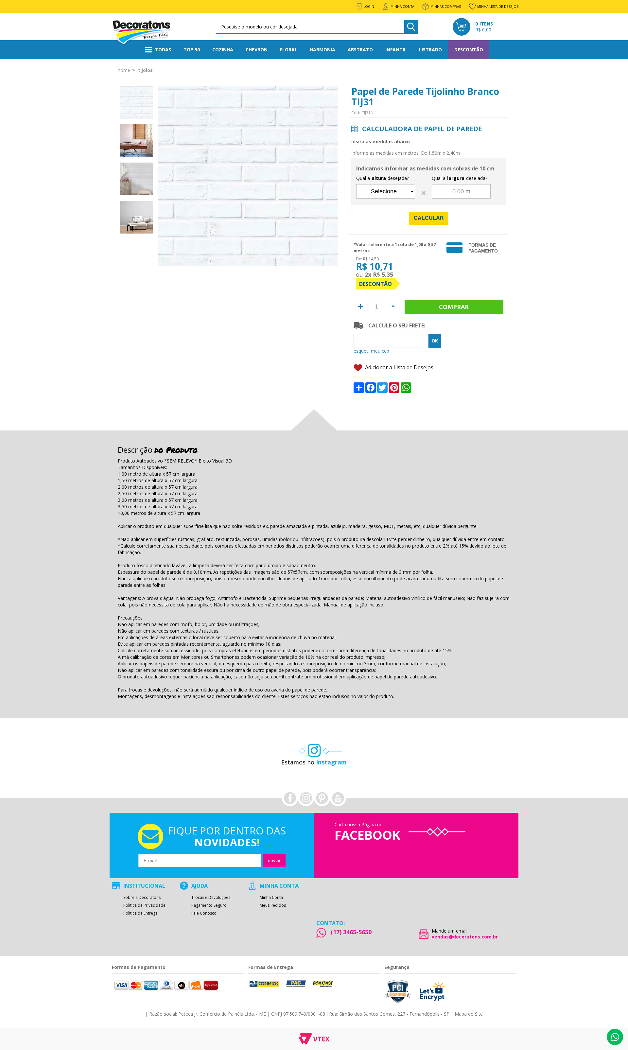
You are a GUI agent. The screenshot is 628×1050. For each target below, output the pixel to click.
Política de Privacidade (144, 905)
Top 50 (191, 49)
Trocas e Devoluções (210, 897)
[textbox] (316, 27)
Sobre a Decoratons (142, 897)
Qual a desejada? (382, 178)
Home (124, 70)
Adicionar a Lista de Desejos (398, 367)
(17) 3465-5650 (351, 932)
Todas (163, 49)
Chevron (257, 49)
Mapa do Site (469, 1014)
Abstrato (360, 49)
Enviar (274, 860)
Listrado (430, 49)
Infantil (396, 49)
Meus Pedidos (273, 905)
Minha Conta (271, 897)
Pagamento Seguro (209, 905)
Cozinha (222, 49)
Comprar (454, 307)
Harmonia (322, 49)
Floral (288, 49)
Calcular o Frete (391, 340)
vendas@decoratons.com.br (465, 937)
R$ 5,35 (383, 274)
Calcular (429, 218)
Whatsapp (615, 1037)
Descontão (468, 49)
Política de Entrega (140, 913)
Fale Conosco (204, 913)
